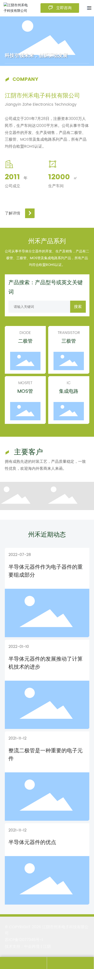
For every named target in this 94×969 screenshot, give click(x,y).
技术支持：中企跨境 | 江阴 (28, 946)
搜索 (78, 307)
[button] (42, 55)
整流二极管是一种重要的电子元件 (45, 754)
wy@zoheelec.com (70, 963)
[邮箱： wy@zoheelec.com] (70, 963)
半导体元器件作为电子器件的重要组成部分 (45, 571)
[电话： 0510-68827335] (23, 963)
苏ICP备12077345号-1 (24, 940)
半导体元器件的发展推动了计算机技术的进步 (45, 663)
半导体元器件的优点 (32, 842)
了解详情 (12, 213)
